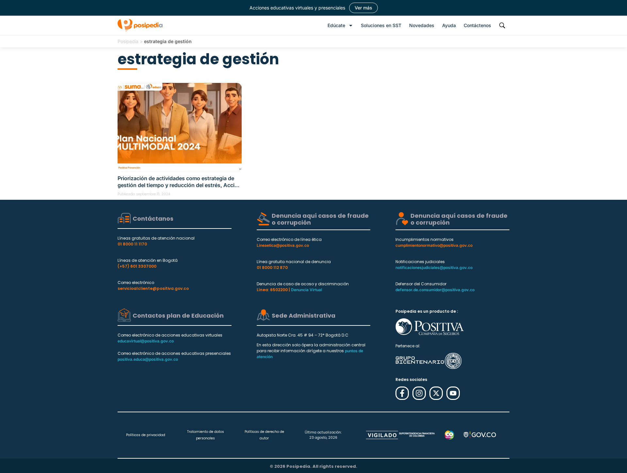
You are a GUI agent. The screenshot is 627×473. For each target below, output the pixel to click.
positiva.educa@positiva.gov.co (148, 359)
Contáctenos (477, 25)
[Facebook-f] (402, 393)
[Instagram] (419, 393)
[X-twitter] (436, 393)
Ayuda (449, 25)
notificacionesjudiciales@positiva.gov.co (434, 267)
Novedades (421, 25)
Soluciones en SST (381, 25)
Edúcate (336, 25)
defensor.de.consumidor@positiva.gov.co (434, 289)
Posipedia (128, 41)
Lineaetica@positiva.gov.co (283, 245)
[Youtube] (453, 393)
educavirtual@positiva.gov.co (146, 341)
